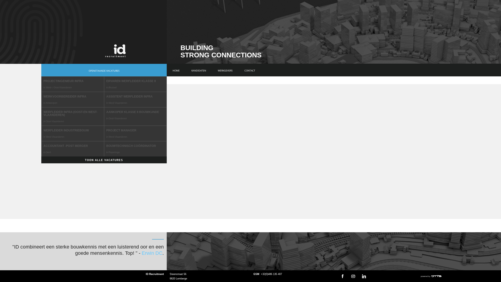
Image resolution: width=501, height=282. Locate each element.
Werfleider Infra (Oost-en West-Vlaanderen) (70, 113)
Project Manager (121, 130)
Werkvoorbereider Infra (64, 96)
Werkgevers (225, 70)
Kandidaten (198, 70)
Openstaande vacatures (104, 70)
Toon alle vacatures (104, 160)
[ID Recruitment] (115, 50)
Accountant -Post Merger (65, 145)
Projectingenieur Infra (63, 81)
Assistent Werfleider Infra (129, 96)
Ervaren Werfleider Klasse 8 (131, 81)
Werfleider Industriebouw (66, 130)
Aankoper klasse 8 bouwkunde (132, 112)
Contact (249, 70)
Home (176, 70)
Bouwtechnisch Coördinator (131, 145)
